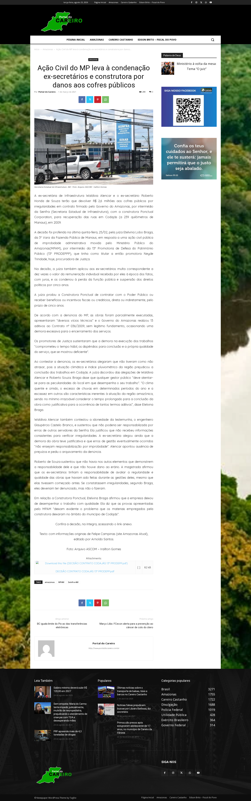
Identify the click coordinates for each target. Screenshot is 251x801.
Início (36, 49)
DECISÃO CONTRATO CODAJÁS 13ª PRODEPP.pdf (85, 571)
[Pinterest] (97, 99)
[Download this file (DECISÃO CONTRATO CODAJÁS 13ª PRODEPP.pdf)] (85, 563)
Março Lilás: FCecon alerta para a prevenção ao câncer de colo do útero (126, 625)
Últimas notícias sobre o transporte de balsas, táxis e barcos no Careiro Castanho (132, 691)
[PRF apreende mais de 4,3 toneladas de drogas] (42, 735)
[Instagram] (196, 2)
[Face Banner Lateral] (189, 126)
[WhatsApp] (206, 2)
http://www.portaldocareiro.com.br (103, 648)
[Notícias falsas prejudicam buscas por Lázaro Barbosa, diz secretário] (106, 709)
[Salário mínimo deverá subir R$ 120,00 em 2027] (42, 692)
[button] (212, 40)
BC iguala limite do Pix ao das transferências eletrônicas (62, 625)
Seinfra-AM (73, 582)
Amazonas (48, 49)
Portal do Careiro (46, 92)
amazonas (50, 582)
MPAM (61, 582)
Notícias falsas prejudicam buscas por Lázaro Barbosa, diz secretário (134, 708)
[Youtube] (211, 2)
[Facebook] (192, 2)
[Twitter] (201, 2)
